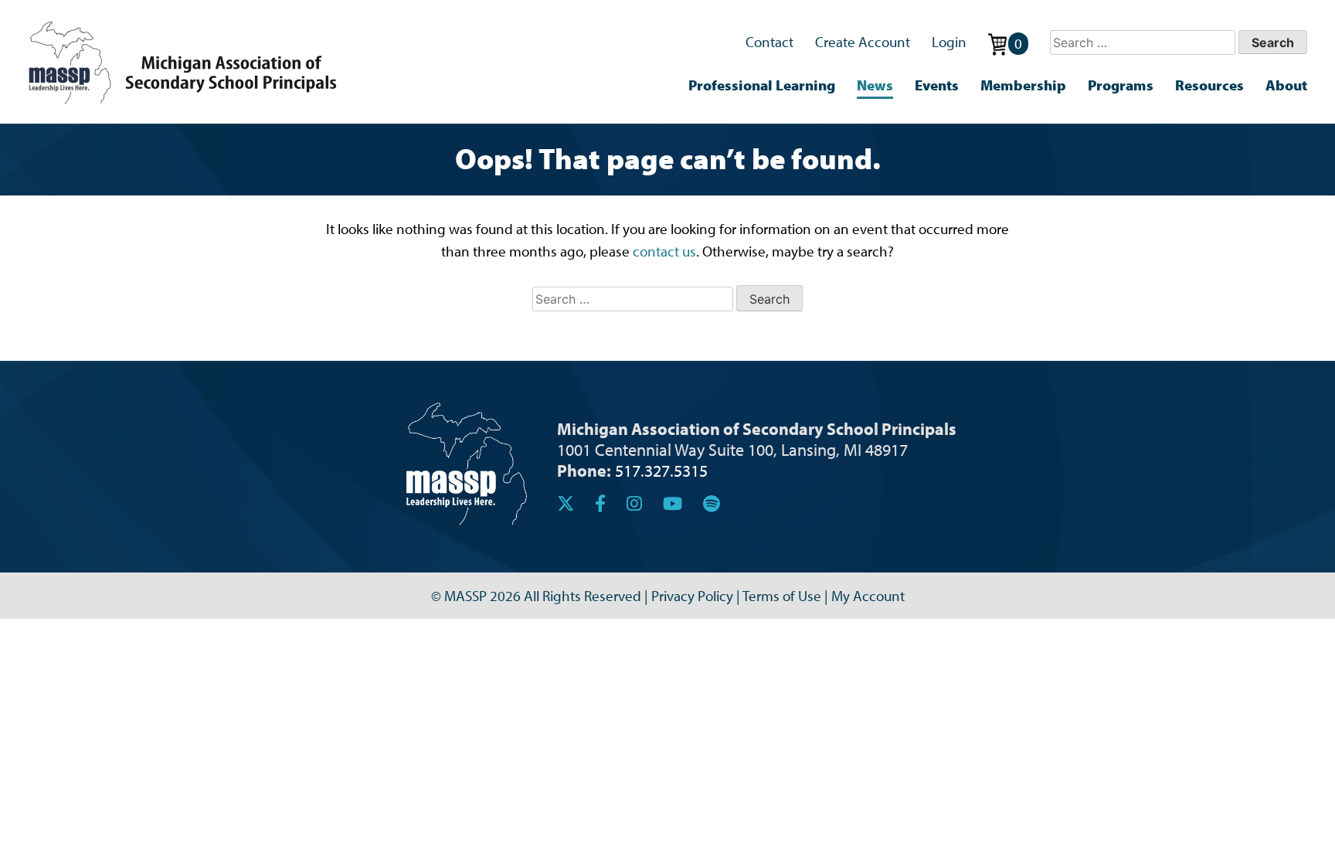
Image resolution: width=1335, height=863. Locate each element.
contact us (664, 251)
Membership (1023, 85)
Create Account (862, 41)
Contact (769, 41)
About (1286, 85)
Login (949, 41)
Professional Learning (761, 85)
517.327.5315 (661, 470)
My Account (868, 595)
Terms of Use (781, 595)
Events (937, 85)
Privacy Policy (692, 595)
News (875, 85)
